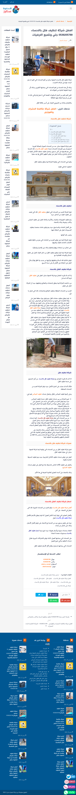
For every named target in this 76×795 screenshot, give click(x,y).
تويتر (41, 595)
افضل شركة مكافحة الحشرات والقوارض (42, 110)
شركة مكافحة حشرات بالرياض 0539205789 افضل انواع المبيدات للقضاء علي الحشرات (7, 182)
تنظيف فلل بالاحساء (56, 134)
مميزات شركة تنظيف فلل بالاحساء (61, 140)
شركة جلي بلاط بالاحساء (64, 586)
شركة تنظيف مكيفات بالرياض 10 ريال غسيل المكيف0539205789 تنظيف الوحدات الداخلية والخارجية (7, 49)
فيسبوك (54, 595)
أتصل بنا (5, 2)
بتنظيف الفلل (42, 212)
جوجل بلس (66, 600)
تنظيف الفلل (32, 275)
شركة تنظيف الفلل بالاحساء (59, 136)
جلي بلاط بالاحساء (66, 582)
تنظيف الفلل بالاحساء (41, 149)
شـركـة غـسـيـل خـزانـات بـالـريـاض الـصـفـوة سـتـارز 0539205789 (7, 111)
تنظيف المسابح (67, 467)
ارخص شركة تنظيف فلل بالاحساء (50, 575)
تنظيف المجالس (37, 394)
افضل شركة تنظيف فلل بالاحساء (62, 578)
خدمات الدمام (60, 21)
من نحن (12, 2)
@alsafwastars (47, 566)
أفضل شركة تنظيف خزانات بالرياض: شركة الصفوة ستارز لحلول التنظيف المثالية (7, 265)
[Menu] (71, 8)
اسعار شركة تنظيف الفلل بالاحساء (61, 141)
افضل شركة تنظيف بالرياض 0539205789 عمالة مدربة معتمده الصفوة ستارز (7, 136)
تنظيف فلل (49, 578)
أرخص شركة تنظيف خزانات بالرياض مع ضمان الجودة (7, 314)
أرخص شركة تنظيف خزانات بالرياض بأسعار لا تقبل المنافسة (7, 210)
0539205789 (46, 559)
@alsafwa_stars (46, 564)
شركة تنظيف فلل (57, 138)
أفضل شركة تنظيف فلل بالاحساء (62, 507)
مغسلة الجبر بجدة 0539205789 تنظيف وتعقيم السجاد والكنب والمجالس (49, 617)
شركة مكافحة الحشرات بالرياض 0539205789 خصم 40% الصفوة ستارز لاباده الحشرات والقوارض (7, 82)
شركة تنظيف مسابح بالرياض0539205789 (7, 159)
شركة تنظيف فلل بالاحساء (58, 132)
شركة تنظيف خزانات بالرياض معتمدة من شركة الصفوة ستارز (7, 236)
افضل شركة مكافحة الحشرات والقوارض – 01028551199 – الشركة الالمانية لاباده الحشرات (49, 625)
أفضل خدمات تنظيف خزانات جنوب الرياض (7, 291)
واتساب (54, 600)
